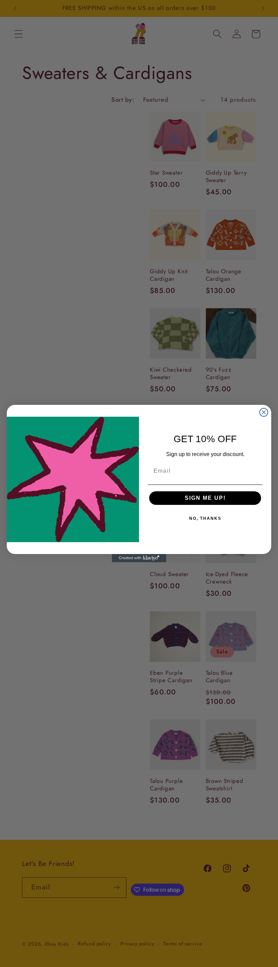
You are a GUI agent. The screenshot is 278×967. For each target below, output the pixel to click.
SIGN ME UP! (205, 498)
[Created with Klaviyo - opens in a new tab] (139, 558)
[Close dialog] (264, 412)
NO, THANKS (205, 518)
